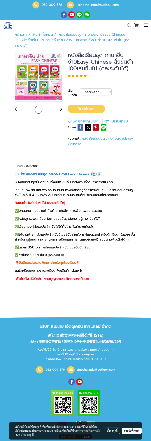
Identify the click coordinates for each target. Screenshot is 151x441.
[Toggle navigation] (146, 25)
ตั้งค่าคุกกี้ (112, 430)
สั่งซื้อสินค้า (87, 109)
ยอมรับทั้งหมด (131, 430)
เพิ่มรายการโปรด (84, 121)
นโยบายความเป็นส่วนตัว (87, 430)
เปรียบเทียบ (118, 121)
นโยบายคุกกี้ (27, 434)
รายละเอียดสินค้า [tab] (27, 166)
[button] (127, 25)
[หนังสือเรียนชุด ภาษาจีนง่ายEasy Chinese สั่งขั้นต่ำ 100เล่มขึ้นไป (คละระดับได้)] (38, 77)
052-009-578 (52, 4)
